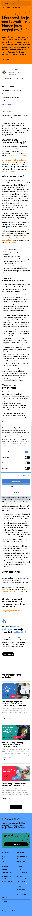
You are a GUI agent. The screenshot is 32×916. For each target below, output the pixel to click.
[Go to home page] (11, 819)
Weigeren (16, 492)
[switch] (27, 457)
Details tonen (22, 475)
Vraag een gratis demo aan (11, 610)
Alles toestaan (16, 481)
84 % (14, 158)
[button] (29, 3)
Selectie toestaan (16, 487)
